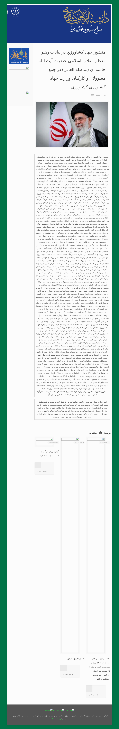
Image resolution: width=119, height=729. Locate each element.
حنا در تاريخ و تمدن (75, 658)
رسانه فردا (56, 719)
